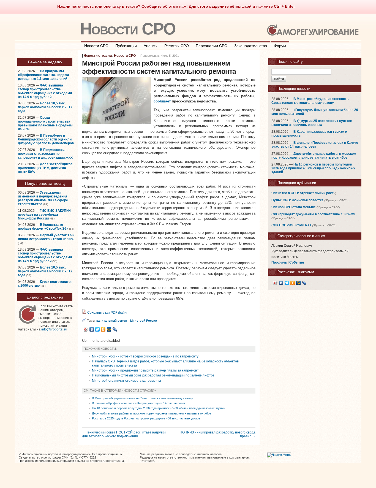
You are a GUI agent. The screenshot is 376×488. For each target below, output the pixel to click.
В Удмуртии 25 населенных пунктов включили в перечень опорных (311, 122)
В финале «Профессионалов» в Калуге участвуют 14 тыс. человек (139, 403)
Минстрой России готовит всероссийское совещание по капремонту (145, 356)
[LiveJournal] (115, 329)
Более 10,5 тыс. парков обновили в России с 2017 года (45, 107)
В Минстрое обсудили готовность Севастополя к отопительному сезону (142, 398)
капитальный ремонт (112, 320)
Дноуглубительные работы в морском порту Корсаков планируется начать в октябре (151, 413)
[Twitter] (97, 329)
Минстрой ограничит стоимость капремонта (126, 381)
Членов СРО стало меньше (293, 207)
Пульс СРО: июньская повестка (297, 200)
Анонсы (150, 46)
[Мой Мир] (109, 329)
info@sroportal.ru (54, 329)
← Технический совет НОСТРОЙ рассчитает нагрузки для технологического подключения (124, 434)
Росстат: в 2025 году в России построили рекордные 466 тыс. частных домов (146, 418)
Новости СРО (128, 29)
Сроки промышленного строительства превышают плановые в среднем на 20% (45, 123)
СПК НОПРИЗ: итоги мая (291, 225)
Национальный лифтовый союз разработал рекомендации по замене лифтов (153, 375)
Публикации (126, 46)
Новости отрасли (98, 56)
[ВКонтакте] (92, 329)
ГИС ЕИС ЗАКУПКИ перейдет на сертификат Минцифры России (44, 214)
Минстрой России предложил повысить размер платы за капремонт (145, 370)
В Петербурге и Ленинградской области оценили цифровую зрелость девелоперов (46, 139)
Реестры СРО (176, 46)
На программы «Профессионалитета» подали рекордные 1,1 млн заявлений (43, 75)
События (296, 262)
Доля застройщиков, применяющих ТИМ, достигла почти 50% (45, 168)
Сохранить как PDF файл (106, 313)
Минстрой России (143, 320)
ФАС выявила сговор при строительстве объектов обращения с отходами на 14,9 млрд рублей (45, 91)
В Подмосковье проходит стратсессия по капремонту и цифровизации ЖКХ (45, 153)
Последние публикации (296, 183)
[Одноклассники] (103, 329)
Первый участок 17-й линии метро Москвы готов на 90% (46, 237)
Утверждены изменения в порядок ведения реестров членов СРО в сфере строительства (43, 198)
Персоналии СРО (211, 46)
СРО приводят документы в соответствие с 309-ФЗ (313, 214)
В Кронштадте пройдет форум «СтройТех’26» (43, 227)
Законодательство (250, 46)
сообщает (162, 101)
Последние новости (293, 88)
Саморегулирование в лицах (301, 236)
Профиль (279, 262)
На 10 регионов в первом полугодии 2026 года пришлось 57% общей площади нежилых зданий (158, 408)
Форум (280, 46)
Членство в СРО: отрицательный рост (302, 193)
